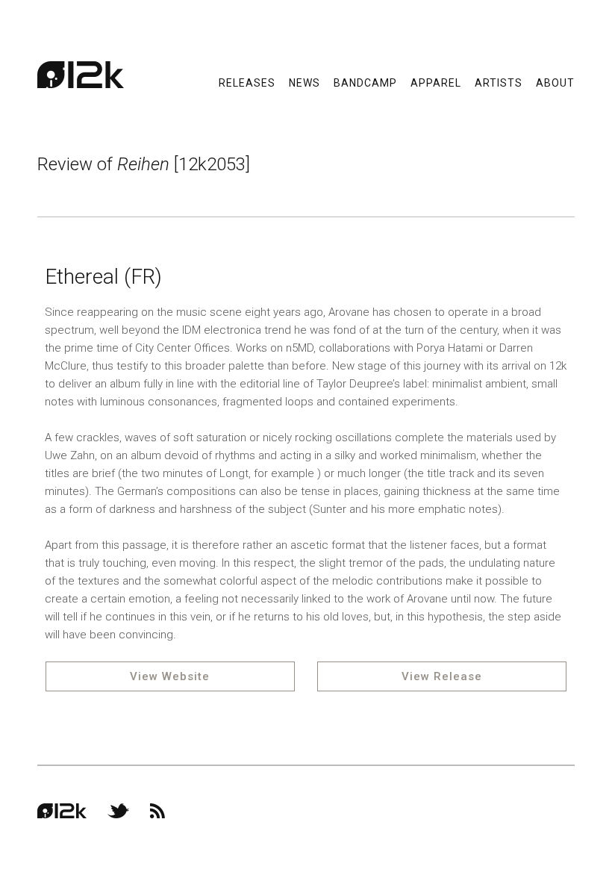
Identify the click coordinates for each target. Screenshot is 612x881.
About (555, 82)
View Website (170, 676)
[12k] (80, 74)
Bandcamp (365, 82)
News (304, 82)
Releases (247, 82)
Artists (498, 82)
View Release (442, 676)
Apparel (435, 82)
